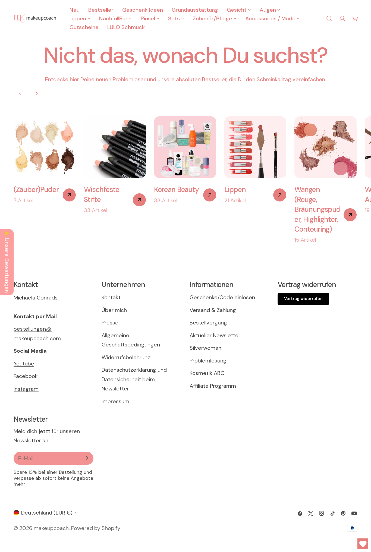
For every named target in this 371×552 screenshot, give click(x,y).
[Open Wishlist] (362, 543)
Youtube (24, 363)
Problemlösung (208, 360)
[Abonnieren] (87, 458)
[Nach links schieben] (20, 93)
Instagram (26, 388)
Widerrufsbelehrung (126, 357)
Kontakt (111, 297)
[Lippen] (279, 194)
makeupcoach (51, 528)
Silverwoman (205, 348)
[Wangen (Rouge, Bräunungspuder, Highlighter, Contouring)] (350, 214)
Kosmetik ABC (207, 373)
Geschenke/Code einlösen (222, 297)
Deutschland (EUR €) (47, 512)
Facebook (26, 376)
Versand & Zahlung (213, 310)
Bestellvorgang (208, 322)
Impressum (115, 401)
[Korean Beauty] (209, 194)
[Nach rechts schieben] (36, 93)
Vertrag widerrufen (303, 299)
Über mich (114, 310)
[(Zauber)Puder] (69, 194)
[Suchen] (329, 18)
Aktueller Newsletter (215, 335)
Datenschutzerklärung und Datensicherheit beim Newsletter (134, 379)
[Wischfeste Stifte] (139, 199)
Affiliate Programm (213, 385)
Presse (110, 322)
